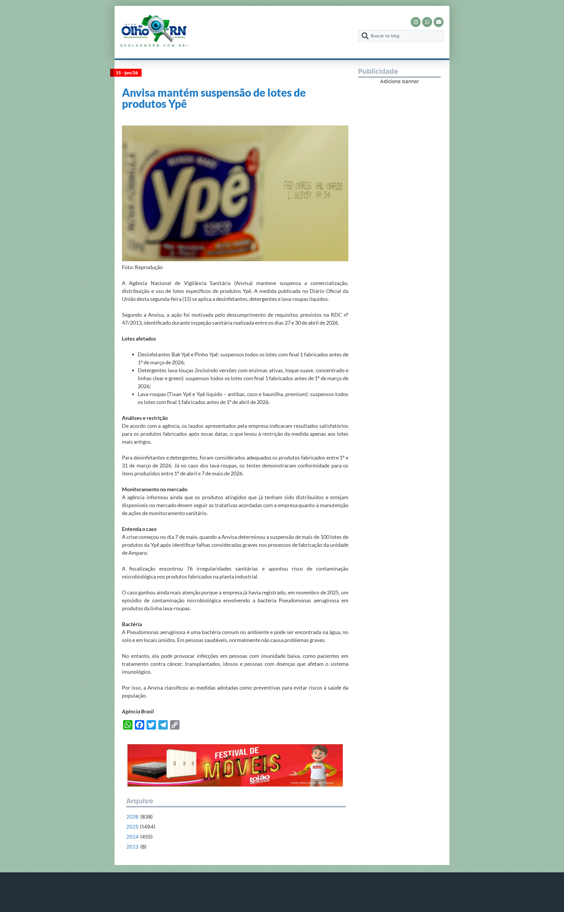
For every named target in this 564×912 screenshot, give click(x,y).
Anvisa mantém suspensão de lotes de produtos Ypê (214, 98)
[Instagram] (416, 22)
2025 (132, 827)
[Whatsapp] (427, 22)
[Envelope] (439, 22)
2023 (132, 847)
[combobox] (401, 36)
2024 (132, 837)
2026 (132, 817)
